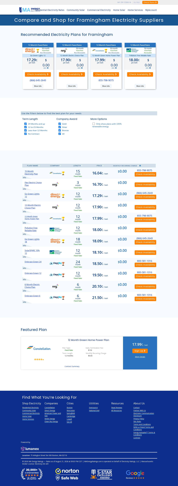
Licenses (136, 438)
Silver (64, 127)
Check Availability (37, 74)
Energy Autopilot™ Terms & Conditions (144, 433)
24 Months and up (36, 124)
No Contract (33, 134)
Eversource (93, 407)
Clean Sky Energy (51, 421)
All (63, 134)
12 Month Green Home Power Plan (32, 217)
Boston (70, 407)
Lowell (69, 419)
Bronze (65, 130)
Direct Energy (50, 410)
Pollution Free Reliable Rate (31, 229)
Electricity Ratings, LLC (130, 461)
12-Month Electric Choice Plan (33, 206)
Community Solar (76, 10)
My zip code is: (124, 2)
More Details (140, 357)
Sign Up (139, 351)
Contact (136, 407)
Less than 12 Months (37, 130)
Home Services (135, 10)
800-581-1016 (144, 261)
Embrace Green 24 (33, 261)
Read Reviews (116, 407)
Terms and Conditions (142, 424)
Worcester (71, 410)
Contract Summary (72, 366)
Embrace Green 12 (33, 273)
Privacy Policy (138, 418)
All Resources (116, 410)
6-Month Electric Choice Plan (32, 286)
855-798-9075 (106, 80)
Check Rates (149, 2)
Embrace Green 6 (32, 295)
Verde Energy (50, 418)
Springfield (71, 413)
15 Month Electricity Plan (31, 172)
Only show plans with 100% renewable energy (107, 125)
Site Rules (137, 421)
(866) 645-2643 (38, 80)
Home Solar (119, 10)
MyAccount (151, 10)
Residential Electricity (30, 407)
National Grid (94, 410)
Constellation (50, 407)
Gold (64, 124)
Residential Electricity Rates (49, 10)
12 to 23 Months (35, 127)
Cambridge (71, 416)
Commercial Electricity (99, 10)
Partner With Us (139, 410)
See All (69, 422)
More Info (38, 86)
